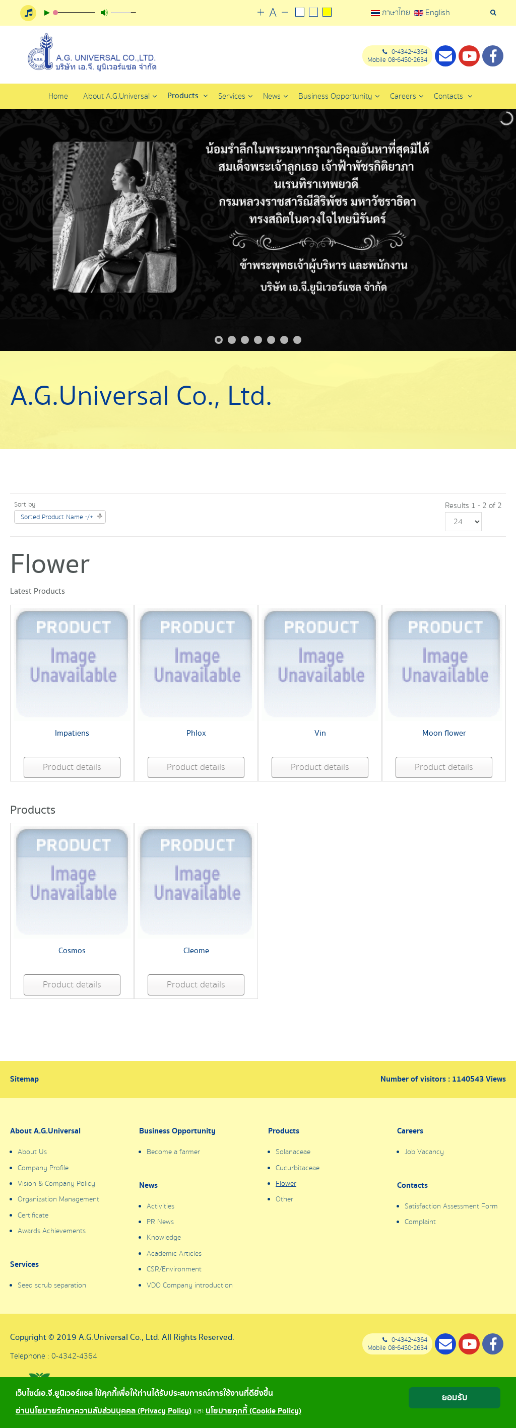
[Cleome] (196, 881)
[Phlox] (196, 664)
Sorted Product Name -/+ (57, 517)
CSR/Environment (174, 1269)
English (436, 12)
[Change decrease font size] (285, 13)
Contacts (449, 96)
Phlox (196, 733)
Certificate (33, 1215)
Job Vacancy (424, 1152)
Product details (72, 767)
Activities (160, 1206)
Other (284, 1199)
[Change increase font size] (260, 13)
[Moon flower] (443, 664)
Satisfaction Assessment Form (451, 1206)
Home (58, 96)
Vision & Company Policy (56, 1184)
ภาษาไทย (396, 12)
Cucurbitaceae (297, 1168)
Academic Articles (174, 1254)
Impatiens (72, 733)
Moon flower (444, 733)
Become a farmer (173, 1152)
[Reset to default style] (313, 13)
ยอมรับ (455, 1397)
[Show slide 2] (232, 340)
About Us (32, 1152)
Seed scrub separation (52, 1285)
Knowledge (164, 1238)
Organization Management (58, 1199)
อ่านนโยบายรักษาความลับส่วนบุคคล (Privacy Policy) (103, 1411)
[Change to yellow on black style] (327, 13)
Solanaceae (293, 1152)
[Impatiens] (72, 664)
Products (184, 96)
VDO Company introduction (190, 1285)
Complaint (420, 1222)
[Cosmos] (72, 881)
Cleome (196, 951)
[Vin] (320, 664)
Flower (286, 1184)
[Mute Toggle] (104, 13)
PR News (160, 1222)
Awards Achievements (52, 1231)
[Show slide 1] (219, 340)
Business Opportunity (177, 1131)
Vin (320, 733)
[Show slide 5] (271, 340)
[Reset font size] (273, 13)
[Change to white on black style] (300, 13)
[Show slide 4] (258, 340)
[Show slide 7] (297, 340)
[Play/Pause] (47, 13)
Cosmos (72, 951)
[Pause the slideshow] (485, 230)
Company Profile (43, 1168)
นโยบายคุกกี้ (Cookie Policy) (253, 1411)
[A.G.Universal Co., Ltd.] (90, 52)
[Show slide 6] (284, 340)
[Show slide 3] (245, 340)
